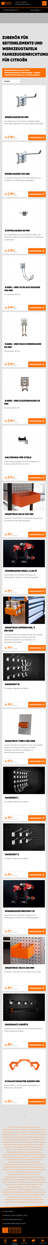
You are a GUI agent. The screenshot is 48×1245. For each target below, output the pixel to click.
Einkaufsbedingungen (13, 1219)
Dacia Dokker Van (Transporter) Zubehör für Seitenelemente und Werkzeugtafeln (25, 1194)
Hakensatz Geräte (16, 1024)
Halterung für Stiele (18, 457)
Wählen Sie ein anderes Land (15, 1215)
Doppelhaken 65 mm (17, 231)
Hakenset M (12, 684)
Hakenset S (12, 854)
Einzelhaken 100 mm (17, 174)
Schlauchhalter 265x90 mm (22, 1081)
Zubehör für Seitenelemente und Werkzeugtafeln (22, 75)
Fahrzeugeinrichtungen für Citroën (17, 70)
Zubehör (37, 72)
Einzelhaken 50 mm (16, 117)
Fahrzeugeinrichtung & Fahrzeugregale (18, 72)
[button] (11, 81)
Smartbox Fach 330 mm (19, 514)
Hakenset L (12, 798)
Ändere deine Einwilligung (15, 1223)
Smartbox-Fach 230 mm (19, 968)
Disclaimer (8, 1211)
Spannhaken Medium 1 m (19, 911)
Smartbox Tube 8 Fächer (20, 741)
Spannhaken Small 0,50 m (21, 571)
